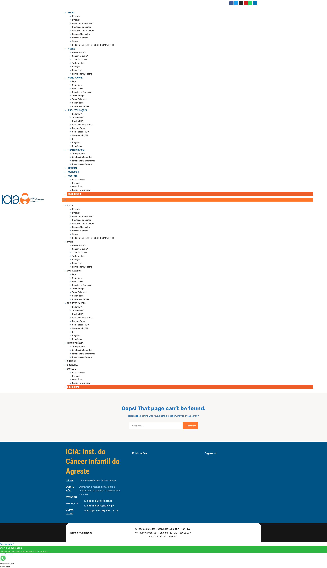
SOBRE (71, 48)
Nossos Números (80, 38)
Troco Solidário (79, 99)
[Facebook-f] (206, 461)
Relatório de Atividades (83, 23)
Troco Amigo (78, 95)
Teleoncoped (78, 117)
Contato (73, 175)
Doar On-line (78, 88)
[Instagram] (241, 3)
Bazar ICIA (77, 114)
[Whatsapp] (250, 3)
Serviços (76, 66)
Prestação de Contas (81, 27)
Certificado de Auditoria (83, 30)
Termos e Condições (81, 532)
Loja (74, 81)
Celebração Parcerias (82, 157)
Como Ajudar (75, 77)
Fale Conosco (78, 179)
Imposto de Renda (80, 106)
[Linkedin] (255, 3)
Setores (75, 41)
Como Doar (77, 85)
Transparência (78, 153)
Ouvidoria (73, 172)
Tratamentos (78, 63)
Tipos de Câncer (79, 59)
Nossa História (79, 52)
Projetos (76, 142)
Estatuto (76, 20)
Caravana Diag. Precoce (83, 124)
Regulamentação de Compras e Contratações (93, 45)
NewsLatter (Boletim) (82, 74)
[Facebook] (231, 3)
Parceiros (76, 70)
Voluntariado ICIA (80, 135)
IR (73, 139)
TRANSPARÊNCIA (76, 150)
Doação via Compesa (81, 92)
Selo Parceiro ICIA (80, 132)
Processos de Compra (82, 164)
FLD (188, 529)
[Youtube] (246, 3)
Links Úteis (77, 186)
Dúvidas (75, 183)
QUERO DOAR (74, 194)
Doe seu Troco (78, 128)
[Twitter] (236, 3)
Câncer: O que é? (80, 56)
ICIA (176, 529)
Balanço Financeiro (81, 34)
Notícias (73, 168)
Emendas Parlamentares (83, 161)
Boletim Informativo (81, 190)
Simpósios (77, 146)
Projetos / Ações (77, 110)
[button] (187, 200)
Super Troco (77, 103)
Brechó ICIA (77, 121)
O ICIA (71, 12)
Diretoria (76, 16)
